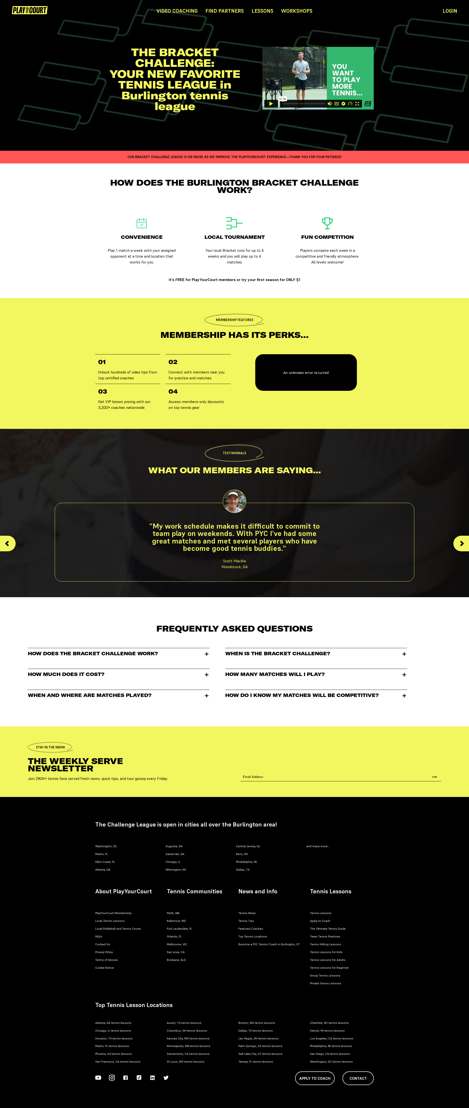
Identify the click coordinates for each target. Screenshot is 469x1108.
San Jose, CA (176, 952)
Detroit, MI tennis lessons (327, 1030)
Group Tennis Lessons (325, 975)
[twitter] (166, 1078)
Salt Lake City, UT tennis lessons (260, 1054)
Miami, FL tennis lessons (112, 1046)
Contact (358, 1078)
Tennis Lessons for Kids (326, 952)
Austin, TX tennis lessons (184, 1023)
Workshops (296, 11)
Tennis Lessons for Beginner (329, 967)
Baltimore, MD (176, 921)
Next (461, 543)
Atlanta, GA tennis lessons (113, 1023)
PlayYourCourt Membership (113, 913)
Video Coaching (177, 11)
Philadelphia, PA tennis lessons (331, 1046)
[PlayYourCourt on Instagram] (112, 1078)
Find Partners (224, 11)
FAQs (98, 936)
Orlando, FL (174, 936)
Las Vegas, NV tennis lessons (258, 1038)
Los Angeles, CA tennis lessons (331, 1038)
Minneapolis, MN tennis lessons (188, 1046)
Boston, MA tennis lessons (256, 1023)
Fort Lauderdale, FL (179, 928)
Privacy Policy (104, 952)
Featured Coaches (250, 928)
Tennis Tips (246, 921)
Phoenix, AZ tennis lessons (113, 1054)
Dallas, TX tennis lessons (255, 1030)
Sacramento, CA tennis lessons (188, 1054)
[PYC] (81, 11)
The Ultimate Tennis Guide (328, 928)
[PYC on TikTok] (139, 1078)
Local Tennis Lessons (110, 921)
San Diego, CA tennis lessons (330, 1054)
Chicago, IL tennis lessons (113, 1030)
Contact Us (102, 944)
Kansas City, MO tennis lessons (188, 1038)
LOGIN (450, 11)
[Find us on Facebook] (125, 1078)
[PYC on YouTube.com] (98, 1078)
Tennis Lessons (320, 913)
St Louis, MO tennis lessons (185, 1061)
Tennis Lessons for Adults (327, 960)
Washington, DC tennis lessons (331, 1061)
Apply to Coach (320, 921)
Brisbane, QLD (176, 960)
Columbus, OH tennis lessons (187, 1030)
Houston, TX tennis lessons (114, 1038)
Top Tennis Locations (252, 936)
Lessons (262, 11)
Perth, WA (173, 913)
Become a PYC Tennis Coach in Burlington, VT (269, 944)
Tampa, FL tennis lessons (255, 1061)
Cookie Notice (104, 967)
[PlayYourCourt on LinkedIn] (152, 1078)
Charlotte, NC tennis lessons (329, 1023)
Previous (8, 543)
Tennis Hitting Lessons (325, 944)
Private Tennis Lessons (325, 983)
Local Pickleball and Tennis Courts (118, 928)
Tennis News (247, 913)
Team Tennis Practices (325, 936)
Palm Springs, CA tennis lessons (260, 1046)
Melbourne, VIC (177, 944)
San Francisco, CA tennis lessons (117, 1061)
